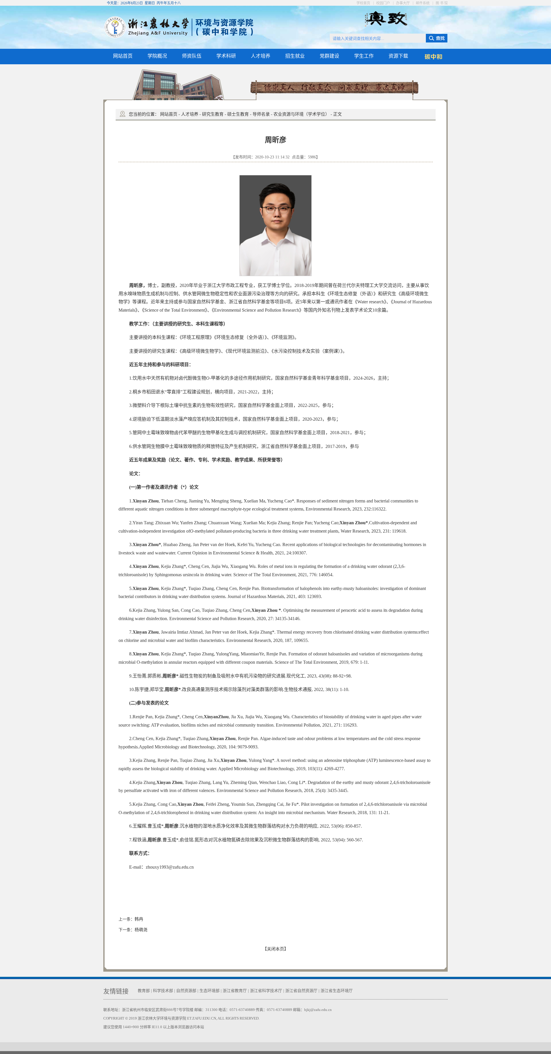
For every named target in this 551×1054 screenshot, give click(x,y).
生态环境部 (209, 991)
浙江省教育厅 (235, 991)
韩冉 (139, 919)
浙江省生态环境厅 (337, 991)
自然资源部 (186, 991)
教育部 (144, 991)
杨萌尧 (141, 929)
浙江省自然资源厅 (301, 991)
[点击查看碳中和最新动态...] (433, 60)
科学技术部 (163, 991)
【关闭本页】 (275, 949)
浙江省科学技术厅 (266, 991)
